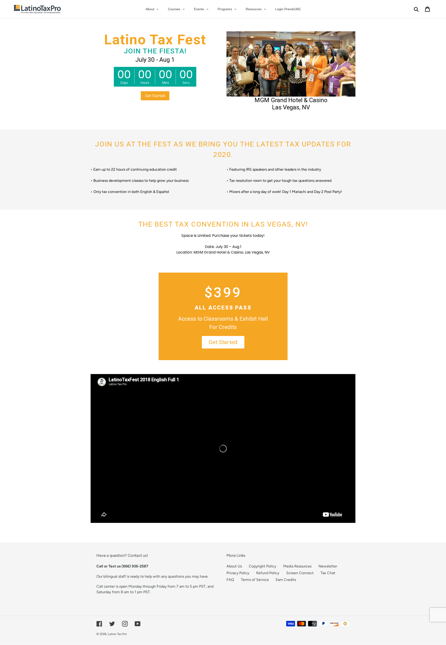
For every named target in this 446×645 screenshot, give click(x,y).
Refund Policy (267, 573)
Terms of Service (255, 579)
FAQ (230, 579)
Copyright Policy (262, 566)
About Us (234, 566)
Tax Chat (328, 573)
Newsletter (327, 566)
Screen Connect (300, 573)
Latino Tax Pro (117, 634)
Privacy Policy (237, 573)
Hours (144, 82)
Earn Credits (286, 579)
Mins (165, 82)
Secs (186, 82)
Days (124, 82)
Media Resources (297, 566)
